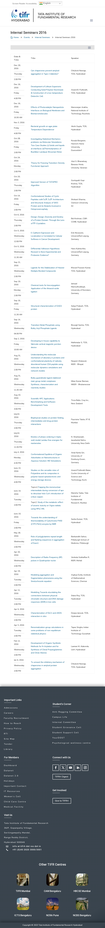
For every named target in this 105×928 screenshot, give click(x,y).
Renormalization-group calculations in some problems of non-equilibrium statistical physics (47, 630)
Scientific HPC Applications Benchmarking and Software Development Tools (43, 401)
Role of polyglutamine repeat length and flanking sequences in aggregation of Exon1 (47, 539)
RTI (6, 733)
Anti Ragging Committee (67, 712)
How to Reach (12, 723)
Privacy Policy (13, 728)
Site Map (9, 739)
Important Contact (15, 786)
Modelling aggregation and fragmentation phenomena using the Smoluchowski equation (46, 578)
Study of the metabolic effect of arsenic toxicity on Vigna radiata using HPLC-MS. (47, 505)
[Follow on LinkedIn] (78, 768)
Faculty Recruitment (16, 718)
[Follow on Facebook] (55, 768)
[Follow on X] (63, 768)
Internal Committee (64, 722)
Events (27, 37)
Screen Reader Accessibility (24, 3)
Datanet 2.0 (11, 775)
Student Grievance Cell (66, 727)
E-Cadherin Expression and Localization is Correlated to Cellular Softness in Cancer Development (46, 236)
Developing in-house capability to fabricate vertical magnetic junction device (46, 344)
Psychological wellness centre (71, 743)
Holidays (9, 781)
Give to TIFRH (62, 800)
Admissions (11, 708)
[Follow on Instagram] (85, 768)
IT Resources (12, 791)
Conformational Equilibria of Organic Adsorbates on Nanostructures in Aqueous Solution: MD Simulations (46, 457)
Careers (9, 713)
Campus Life (59, 717)
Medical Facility (14, 807)
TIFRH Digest (61, 776)
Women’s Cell (12, 796)
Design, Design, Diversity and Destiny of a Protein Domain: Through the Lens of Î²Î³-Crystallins (47, 220)
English (47, 3)
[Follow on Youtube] (70, 768)
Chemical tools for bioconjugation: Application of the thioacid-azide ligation (45, 288)
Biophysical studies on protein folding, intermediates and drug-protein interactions (47, 421)
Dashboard (10, 765)
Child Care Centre (15, 801)
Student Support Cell (65, 732)
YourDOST (58, 737)
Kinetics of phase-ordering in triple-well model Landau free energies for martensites (46, 440)
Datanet (9, 770)
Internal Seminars (42, 37)
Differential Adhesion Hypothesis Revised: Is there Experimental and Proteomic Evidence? (46, 251)
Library (8, 749)
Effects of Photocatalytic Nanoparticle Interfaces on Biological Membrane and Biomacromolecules (47, 110)
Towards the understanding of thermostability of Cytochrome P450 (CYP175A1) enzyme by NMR (46, 520)
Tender (8, 744)
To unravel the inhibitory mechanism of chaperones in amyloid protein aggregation (47, 665)
